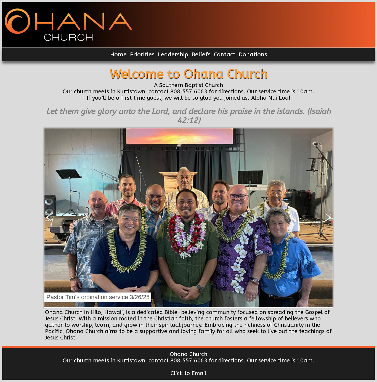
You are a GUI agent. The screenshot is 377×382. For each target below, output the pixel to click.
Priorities (142, 54)
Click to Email (188, 373)
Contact (224, 54)
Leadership (173, 54)
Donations (253, 54)
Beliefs (201, 54)
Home (118, 54)
